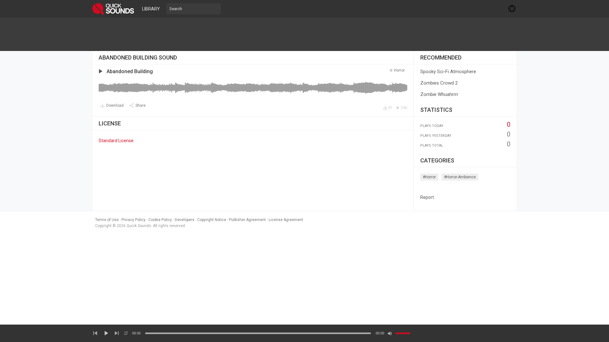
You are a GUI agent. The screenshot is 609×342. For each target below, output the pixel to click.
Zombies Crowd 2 (439, 83)
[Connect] (512, 8)
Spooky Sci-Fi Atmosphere (448, 71)
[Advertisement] (304, 34)
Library (151, 8)
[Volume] (403, 333)
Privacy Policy (133, 220)
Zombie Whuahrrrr (439, 94)
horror (399, 70)
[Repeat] (126, 333)
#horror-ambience (460, 177)
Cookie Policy (160, 220)
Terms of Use (107, 220)
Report (427, 197)
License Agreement (286, 220)
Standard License (116, 140)
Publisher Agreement (247, 220)
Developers (184, 220)
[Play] (106, 333)
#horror (429, 177)
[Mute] (389, 333)
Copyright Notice (211, 220)
